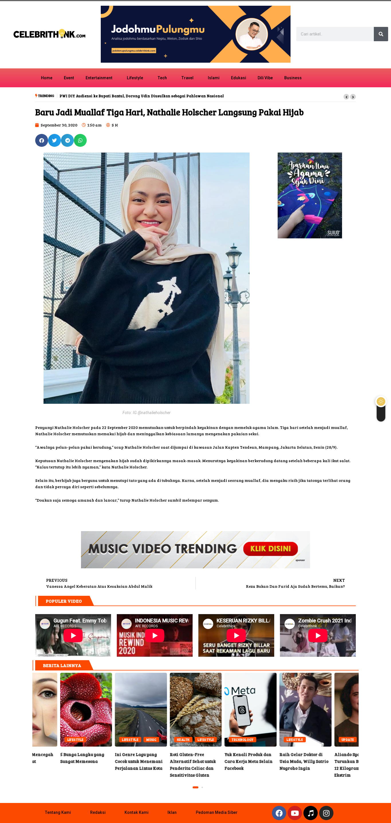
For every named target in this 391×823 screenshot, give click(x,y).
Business (293, 78)
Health (155, 739)
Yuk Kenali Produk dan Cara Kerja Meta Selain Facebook (223, 710)
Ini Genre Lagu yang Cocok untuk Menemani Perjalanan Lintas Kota (113, 710)
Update (320, 739)
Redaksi (98, 812)
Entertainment (99, 78)
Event (69, 78)
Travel (187, 78)
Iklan (172, 812)
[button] (346, 97)
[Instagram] (326, 813)
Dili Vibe (265, 78)
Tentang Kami (58, 812)
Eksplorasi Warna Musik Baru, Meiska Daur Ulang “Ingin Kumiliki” (122, 95)
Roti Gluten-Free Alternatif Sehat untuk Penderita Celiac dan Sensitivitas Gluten (168, 710)
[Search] (381, 34)
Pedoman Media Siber (217, 812)
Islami (214, 78)
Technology (215, 739)
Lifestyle (135, 78)
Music (124, 739)
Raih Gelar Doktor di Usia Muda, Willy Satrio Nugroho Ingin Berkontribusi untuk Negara (278, 710)
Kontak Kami (137, 812)
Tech (162, 78)
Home (46, 78)
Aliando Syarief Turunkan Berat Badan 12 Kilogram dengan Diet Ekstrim (333, 710)
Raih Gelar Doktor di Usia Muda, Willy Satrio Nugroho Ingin (276, 761)
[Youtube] (295, 813)
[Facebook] (279, 813)
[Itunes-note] (310, 813)
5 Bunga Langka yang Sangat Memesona (58, 710)
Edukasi (238, 78)
